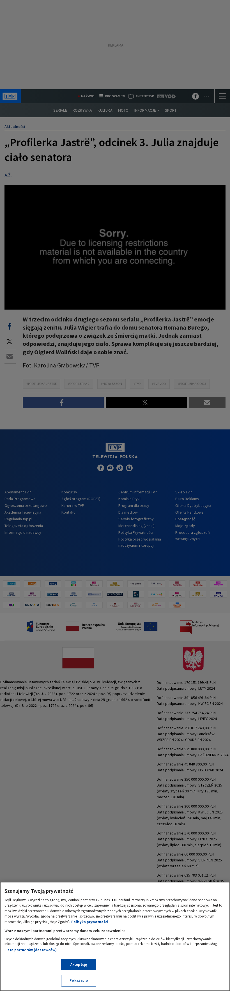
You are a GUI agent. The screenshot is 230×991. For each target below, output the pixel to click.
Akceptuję (78, 964)
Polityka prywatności (89, 921)
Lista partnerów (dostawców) (30, 950)
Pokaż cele (79, 980)
